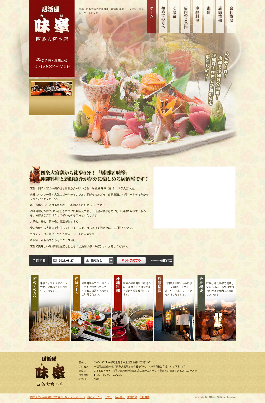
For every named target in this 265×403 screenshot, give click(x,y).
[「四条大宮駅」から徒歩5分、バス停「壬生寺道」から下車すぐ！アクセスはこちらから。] (174, 307)
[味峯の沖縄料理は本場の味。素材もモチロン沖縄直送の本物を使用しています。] (132, 307)
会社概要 (144, 397)
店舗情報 (132, 397)
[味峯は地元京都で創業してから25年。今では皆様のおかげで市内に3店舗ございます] (215, 307)
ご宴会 (108, 397)
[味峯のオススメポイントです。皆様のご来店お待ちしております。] (49, 307)
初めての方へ (94, 397)
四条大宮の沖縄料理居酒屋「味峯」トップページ (57, 397)
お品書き (120, 397)
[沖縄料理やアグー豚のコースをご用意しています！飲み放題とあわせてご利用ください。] (91, 307)
